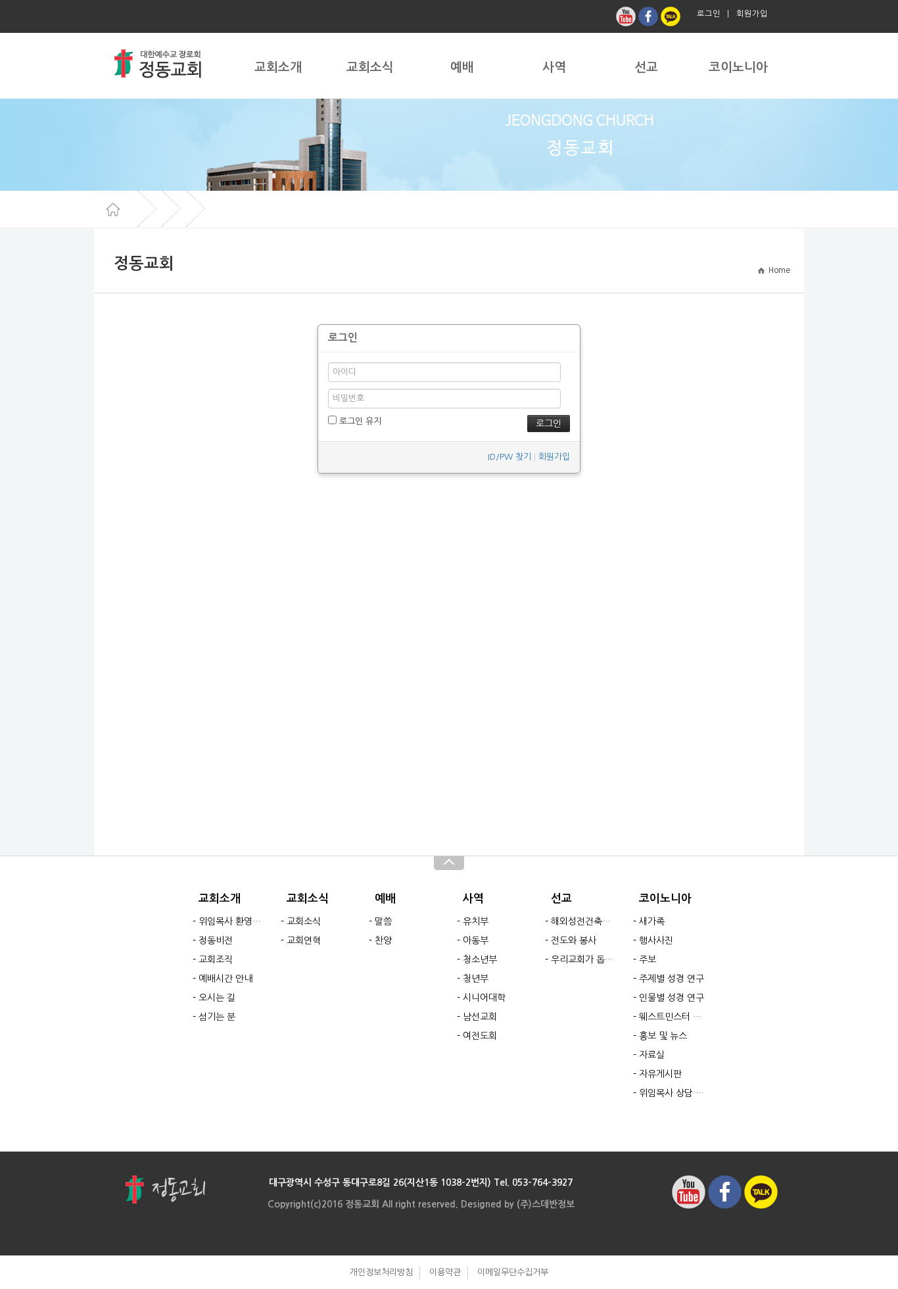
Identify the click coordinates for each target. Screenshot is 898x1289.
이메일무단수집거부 (512, 1272)
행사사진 (656, 940)
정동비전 (216, 940)
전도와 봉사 (573, 940)
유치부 (475, 921)
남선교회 (480, 1016)
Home (777, 270)
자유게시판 (660, 1074)
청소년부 (480, 959)
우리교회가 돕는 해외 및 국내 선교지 (584, 959)
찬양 (383, 940)
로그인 (709, 14)
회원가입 (752, 14)
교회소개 (278, 67)
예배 (462, 67)
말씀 (383, 921)
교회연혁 (304, 940)
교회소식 (370, 67)
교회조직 (216, 959)
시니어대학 (484, 997)
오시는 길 (217, 997)
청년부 (475, 978)
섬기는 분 (217, 1016)
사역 (554, 67)
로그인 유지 (359, 421)
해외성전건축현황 (584, 921)
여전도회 (480, 1035)
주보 (647, 959)
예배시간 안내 (225, 978)
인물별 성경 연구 (671, 997)
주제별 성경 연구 (671, 978)
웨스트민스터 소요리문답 (672, 1016)
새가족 (652, 921)
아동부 (475, 940)
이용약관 (445, 1272)
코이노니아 (738, 67)
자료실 (652, 1054)
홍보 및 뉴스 (663, 1035)
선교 (646, 67)
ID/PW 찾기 (509, 456)
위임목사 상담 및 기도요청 (672, 1093)
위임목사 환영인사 (232, 921)
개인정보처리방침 (381, 1272)
